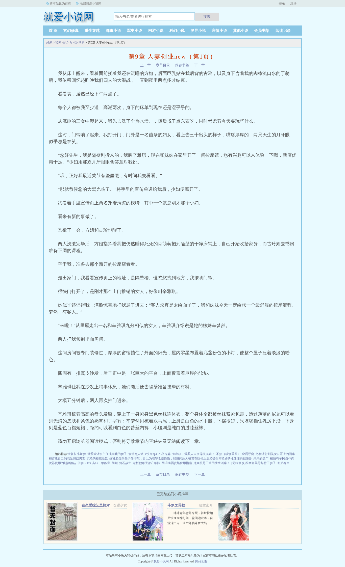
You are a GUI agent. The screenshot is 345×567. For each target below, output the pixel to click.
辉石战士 (125, 463)
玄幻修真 (71, 31)
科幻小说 (177, 31)
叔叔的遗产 (260, 458)
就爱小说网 (53, 42)
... (89, 513)
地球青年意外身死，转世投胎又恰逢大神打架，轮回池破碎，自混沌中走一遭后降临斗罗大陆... (190, 518)
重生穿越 (92, 31)
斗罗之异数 (176, 505)
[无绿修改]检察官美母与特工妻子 (253, 463)
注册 (293, 3)
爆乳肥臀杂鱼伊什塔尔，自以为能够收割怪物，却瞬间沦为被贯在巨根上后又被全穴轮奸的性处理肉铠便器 (180, 458)
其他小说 (240, 31)
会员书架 (261, 31)
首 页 (53, 31)
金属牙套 (248, 454)
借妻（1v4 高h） (89, 463)
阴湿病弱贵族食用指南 (177, 463)
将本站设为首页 (60, 3)
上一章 (145, 65)
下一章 (199, 65)
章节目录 (163, 65)
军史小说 (134, 31)
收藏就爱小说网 (90, 3)
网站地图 (201, 561)
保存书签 (182, 65)
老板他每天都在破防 (146, 463)
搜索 (206, 16)
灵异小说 (198, 31)
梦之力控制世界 (73, 42)
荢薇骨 (105, 463)
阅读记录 (283, 31)
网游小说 (155, 31)
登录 (282, 3)
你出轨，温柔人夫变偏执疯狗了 (193, 454)
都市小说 (113, 31)
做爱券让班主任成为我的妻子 (107, 454)
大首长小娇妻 (77, 454)
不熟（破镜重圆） (228, 454)
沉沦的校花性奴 (97, 458)
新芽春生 (283, 463)
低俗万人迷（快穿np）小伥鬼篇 (149, 454)
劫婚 (115, 463)
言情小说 (219, 31)
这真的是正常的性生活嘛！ (211, 463)
